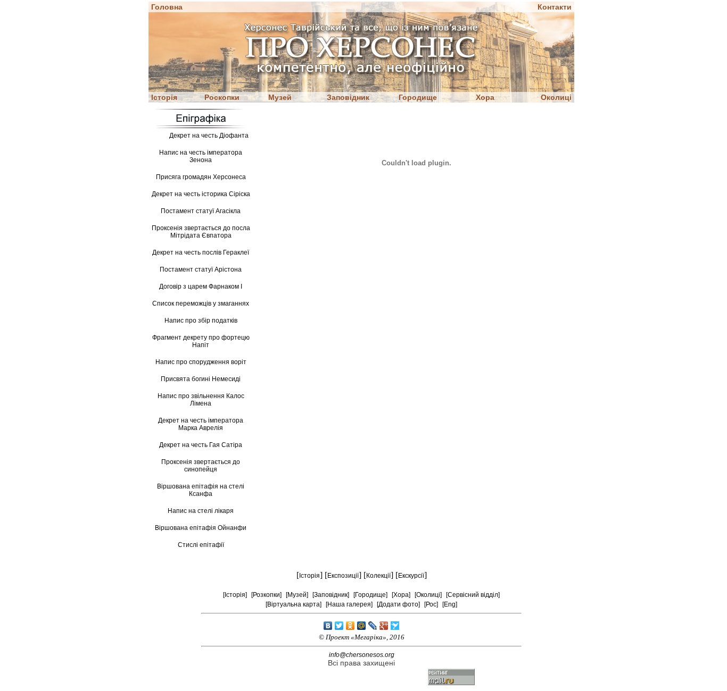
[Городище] (370, 595)
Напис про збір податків (200, 320)
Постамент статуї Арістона (201, 269)
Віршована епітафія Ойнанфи (200, 528)
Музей (280, 97)
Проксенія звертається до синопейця (200, 465)
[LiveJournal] (372, 626)
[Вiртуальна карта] (293, 604)
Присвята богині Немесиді (201, 379)
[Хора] (401, 595)
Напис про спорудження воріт (200, 362)
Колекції (378, 575)
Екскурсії (411, 575)
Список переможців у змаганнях (200, 303)
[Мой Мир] (361, 626)
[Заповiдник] (330, 595)
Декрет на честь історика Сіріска (201, 194)
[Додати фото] (398, 604)
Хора (485, 97)
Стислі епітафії (201, 545)
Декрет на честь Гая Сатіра (200, 445)
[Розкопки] (266, 595)
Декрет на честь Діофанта (209, 135)
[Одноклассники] (350, 626)
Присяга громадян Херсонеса (201, 177)
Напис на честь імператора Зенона (200, 156)
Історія (164, 97)
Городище (418, 97)
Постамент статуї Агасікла (201, 211)
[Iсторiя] (235, 595)
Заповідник (348, 97)
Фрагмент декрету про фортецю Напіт (201, 341)
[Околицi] (428, 595)
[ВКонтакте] (328, 626)
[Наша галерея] (349, 604)
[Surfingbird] (395, 626)
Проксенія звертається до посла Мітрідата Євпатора (201, 231)
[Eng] (449, 604)
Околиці (556, 97)
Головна (167, 7)
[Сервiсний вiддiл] (473, 595)
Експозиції (343, 575)
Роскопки (221, 97)
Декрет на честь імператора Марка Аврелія (200, 424)
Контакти (555, 7)
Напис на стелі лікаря (201, 511)
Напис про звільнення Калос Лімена (201, 399)
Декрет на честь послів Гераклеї (200, 252)
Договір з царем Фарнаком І (200, 286)
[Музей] (297, 595)
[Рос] (431, 604)
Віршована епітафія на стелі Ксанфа (200, 490)
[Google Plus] (384, 626)
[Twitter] (339, 626)
